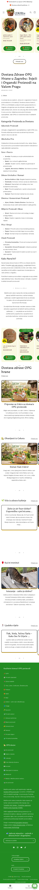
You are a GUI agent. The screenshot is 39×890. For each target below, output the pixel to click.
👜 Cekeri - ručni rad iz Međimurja (14, 702)
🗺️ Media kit (7, 774)
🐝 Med (6, 697)
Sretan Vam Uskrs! (19, 467)
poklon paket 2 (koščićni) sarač (8, 35)
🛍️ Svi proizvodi (8, 750)
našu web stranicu (17, 265)
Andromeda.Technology (11, 827)
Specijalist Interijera (21, 822)
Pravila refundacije (26, 876)
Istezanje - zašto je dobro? (19, 591)
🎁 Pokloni (7, 689)
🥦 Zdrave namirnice (10, 718)
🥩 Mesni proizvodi (9, 722)
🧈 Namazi (7, 730)
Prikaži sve (19, 61)
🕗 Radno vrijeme (9, 754)
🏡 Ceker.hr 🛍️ (16, 876)
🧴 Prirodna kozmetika (11, 738)
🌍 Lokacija (7, 758)
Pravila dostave (34, 879)
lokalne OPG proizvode (11, 792)
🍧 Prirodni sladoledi (10, 677)
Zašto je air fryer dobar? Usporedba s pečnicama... (19, 510)
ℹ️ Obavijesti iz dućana (11, 770)
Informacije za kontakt (20, 882)
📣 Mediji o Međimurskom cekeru (14, 778)
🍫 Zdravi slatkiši (9, 681)
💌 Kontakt (7, 766)
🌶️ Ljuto (6, 673)
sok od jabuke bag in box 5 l (9, 346)
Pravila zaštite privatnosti (9, 879)
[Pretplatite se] (33, 840)
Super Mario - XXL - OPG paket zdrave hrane (26, 36)
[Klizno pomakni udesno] (23, 56)
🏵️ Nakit (6, 693)
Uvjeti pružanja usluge (22, 879)
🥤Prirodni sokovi (9, 714)
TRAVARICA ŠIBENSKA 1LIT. (24, 346)
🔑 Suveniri (7, 710)
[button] (4, 12)
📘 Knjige (6, 706)
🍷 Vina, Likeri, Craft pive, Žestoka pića (16, 685)
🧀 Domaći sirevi (9, 726)
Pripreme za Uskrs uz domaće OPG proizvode (19, 405)
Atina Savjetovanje (19, 825)
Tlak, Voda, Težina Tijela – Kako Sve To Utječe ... (19, 634)
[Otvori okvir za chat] (35, 886)
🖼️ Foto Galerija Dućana (11, 762)
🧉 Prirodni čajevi (9, 734)
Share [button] (5, 95)
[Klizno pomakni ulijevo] (16, 56)
